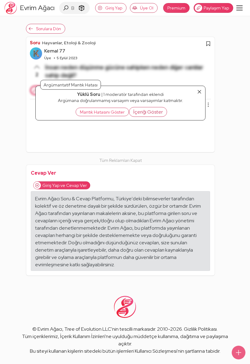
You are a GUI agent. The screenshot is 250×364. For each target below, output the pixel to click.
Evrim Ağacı (50, 329)
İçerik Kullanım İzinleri (82, 336)
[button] (148, 111)
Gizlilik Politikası (200, 329)
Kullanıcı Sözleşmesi (156, 351)
